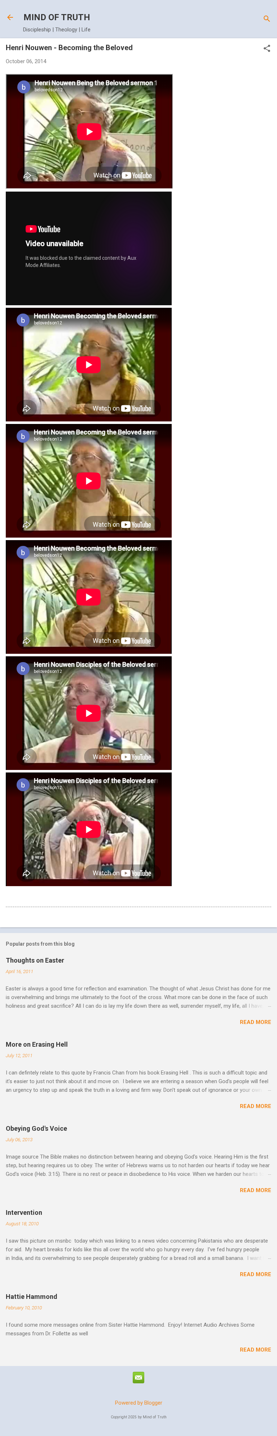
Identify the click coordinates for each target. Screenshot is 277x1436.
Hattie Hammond (31, 1296)
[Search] (267, 20)
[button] (267, 49)
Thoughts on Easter (35, 960)
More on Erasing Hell (37, 1044)
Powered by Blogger (138, 1403)
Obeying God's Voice (36, 1128)
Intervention (24, 1212)
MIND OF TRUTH (56, 17)
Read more (255, 1022)
